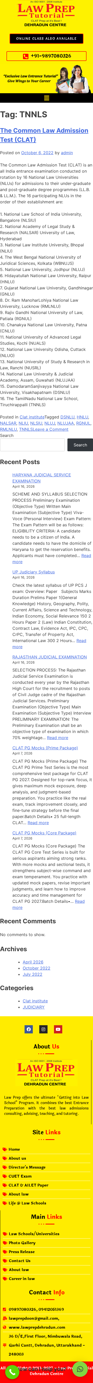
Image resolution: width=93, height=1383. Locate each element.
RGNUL (83, 423)
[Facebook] (29, 1029)
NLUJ (49, 423)
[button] (46, 98)
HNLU (82, 417)
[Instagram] (43, 1029)
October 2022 (36, 968)
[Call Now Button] (12, 1372)
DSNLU (67, 417)
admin (67, 152)
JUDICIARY (34, 1007)
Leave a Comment (50, 429)
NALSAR (8, 423)
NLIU (23, 423)
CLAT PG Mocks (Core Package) (44, 832)
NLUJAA (65, 423)
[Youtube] (58, 1029)
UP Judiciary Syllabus (33, 571)
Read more (57, 737)
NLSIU (36, 423)
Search (6, 435)
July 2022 (32, 974)
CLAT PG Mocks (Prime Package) (45, 747)
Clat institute (32, 417)
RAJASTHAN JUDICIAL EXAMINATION (49, 656)
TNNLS (26, 429)
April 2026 (33, 962)
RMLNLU (8, 429)
